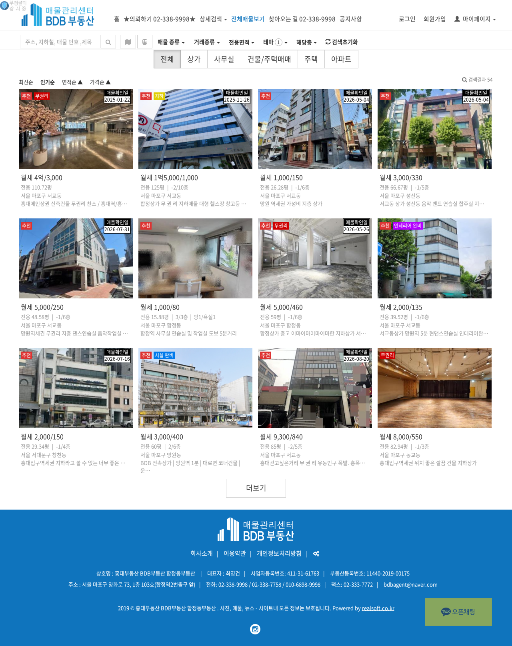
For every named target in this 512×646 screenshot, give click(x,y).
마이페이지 (477, 18)
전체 (167, 59)
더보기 (256, 487)
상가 (194, 59)
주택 (311, 59)
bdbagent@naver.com (411, 584)
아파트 (341, 59)
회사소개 (201, 553)
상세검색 (211, 18)
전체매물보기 (248, 18)
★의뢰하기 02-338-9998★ (160, 18)
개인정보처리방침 (279, 553)
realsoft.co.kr (378, 608)
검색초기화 (344, 42)
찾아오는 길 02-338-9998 (302, 18)
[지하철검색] (144, 41)
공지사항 (351, 18)
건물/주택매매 (269, 59)
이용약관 (235, 553)
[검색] (108, 41)
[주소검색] (128, 41)
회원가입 (435, 18)
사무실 (224, 59)
